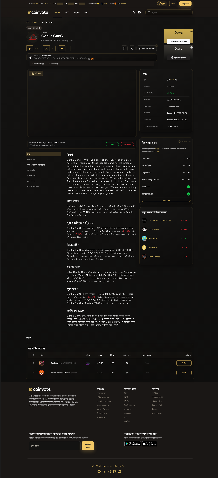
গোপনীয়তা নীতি (157, 401)
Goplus (158, 149)
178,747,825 (48, 3)
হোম (27, 22)
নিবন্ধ (126, 393)
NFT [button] (67, 12)
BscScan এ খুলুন (39, 63)
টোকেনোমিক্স (31, 170)
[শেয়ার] (132, 48)
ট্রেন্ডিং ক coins (103, 397)
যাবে (36, 48)
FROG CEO (153, 247)
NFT (126, 397)
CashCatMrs (56, 363)
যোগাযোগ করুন (156, 413)
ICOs (126, 401)
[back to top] (212, 472)
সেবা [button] (86, 12)
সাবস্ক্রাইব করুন (88, 446)
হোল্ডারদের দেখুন (54, 63)
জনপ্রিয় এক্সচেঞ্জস (33, 186)
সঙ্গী (125, 417)
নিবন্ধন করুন (185, 3)
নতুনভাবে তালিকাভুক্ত (104, 401)
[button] (139, 12)
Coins (34, 22)
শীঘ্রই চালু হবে (102, 413)
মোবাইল (127, 421)
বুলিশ (112, 144)
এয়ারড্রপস (127, 409)
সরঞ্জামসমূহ (127, 413)
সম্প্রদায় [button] (76, 12)
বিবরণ (29, 154)
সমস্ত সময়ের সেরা (103, 405)
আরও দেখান (165, 200)
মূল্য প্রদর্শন (31, 181)
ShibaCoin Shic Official (60, 372)
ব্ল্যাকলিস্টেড (101, 417)
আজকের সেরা (101, 393)
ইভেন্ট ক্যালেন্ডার (129, 405)
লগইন (173, 3)
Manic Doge (154, 229)
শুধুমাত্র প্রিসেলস (102, 409)
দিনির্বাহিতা (155, 393)
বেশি (158, 151)
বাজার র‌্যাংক (31, 159)
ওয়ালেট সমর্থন (31, 175)
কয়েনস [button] (57, 12)
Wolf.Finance (154, 256)
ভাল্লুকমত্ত (127, 144)
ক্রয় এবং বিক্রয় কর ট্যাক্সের (36, 164)
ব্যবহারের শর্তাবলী (157, 397)
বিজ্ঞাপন (154, 409)
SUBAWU (153, 238)
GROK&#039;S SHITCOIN (160, 220)
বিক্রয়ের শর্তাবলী (157, 405)
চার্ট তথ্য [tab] (38, 73)
